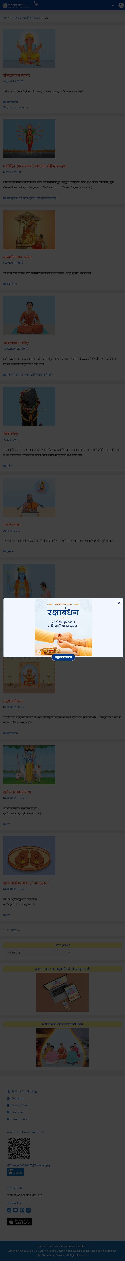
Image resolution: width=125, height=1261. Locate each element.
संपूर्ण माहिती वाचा (63, 657)
